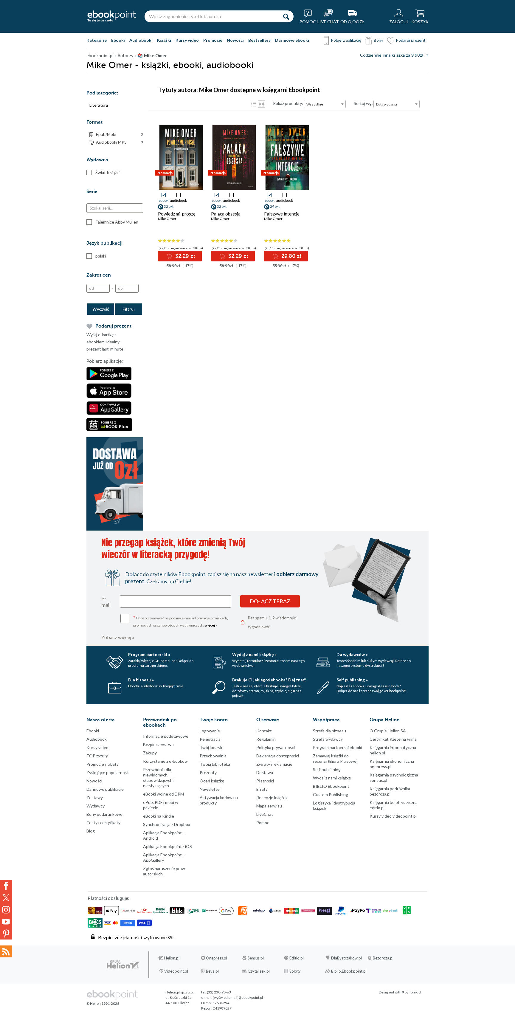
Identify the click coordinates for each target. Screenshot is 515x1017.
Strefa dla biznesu (329, 730)
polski (100, 255)
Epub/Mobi (119, 134)
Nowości (235, 40)
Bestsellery (259, 40)
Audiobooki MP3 (119, 142)
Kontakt (264, 730)
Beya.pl (212, 971)
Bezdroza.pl (383, 958)
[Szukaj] (286, 16)
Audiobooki (141, 40)
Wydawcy (95, 805)
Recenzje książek (272, 797)
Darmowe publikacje (105, 789)
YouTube (6, 922)
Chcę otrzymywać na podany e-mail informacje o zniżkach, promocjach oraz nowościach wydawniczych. (180, 621)
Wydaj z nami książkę (332, 777)
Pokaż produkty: (288, 103)
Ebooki (118, 40)
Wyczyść (100, 308)
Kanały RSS (6, 951)
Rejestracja (210, 739)
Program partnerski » (149, 654)
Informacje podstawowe (165, 736)
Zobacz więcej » (117, 637)
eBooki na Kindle (158, 815)
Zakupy (150, 752)
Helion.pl (171, 958)
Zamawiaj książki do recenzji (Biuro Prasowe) (335, 758)
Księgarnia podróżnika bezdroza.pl (390, 791)
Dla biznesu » (141, 679)
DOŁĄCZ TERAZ (270, 601)
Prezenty (208, 772)
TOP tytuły (97, 755)
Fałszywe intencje (282, 213)
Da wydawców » (352, 654)
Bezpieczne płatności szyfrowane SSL (136, 937)
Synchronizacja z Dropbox (166, 824)
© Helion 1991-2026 (102, 1003)
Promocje (212, 40)
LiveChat (264, 814)
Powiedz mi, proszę (177, 213)
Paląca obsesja (226, 213)
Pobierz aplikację (346, 40)
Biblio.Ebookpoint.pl (349, 971)
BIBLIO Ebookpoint (331, 786)
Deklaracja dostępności (277, 755)
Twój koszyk (211, 747)
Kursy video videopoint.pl (393, 815)
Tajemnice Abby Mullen (116, 221)
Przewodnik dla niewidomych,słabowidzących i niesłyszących (158, 777)
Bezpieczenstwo (158, 744)
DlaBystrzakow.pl (346, 958)
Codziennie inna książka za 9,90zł (391, 55)
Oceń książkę (212, 780)
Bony (378, 40)
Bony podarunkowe (104, 814)
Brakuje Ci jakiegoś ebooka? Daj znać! (269, 679)
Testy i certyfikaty (103, 822)
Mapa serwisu (269, 805)
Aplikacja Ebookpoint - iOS (167, 846)
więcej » (211, 625)
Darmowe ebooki (292, 40)
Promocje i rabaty (102, 764)
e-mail (106, 601)
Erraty (262, 789)
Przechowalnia (213, 755)
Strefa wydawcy (328, 739)
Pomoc (262, 822)
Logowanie (210, 730)
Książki (164, 40)
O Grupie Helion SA (388, 730)
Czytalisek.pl (259, 971)
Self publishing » (352, 679)
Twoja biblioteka (215, 764)
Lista (253, 104)
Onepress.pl (216, 958)
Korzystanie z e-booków (165, 761)
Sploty (295, 971)
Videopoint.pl (176, 971)
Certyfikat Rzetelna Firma (393, 739)
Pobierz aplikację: (104, 361)
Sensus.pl (256, 958)
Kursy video (187, 40)
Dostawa (264, 772)
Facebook (6, 886)
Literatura (98, 105)
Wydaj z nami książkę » (254, 654)
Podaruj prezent (411, 40)
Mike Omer (167, 218)
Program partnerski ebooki (337, 747)
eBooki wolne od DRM (163, 793)
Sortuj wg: (363, 103)
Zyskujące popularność (107, 772)
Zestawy (94, 797)
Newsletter (210, 789)
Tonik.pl (415, 992)
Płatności (265, 780)
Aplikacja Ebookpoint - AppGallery (163, 857)
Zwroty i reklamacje (274, 764)
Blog (90, 830)
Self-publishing (327, 769)
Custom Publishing (330, 794)
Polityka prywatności (275, 747)
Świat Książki (107, 172)
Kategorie (96, 40)
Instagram (6, 910)
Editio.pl (296, 958)
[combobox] (325, 104)
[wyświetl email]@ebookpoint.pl (238, 997)
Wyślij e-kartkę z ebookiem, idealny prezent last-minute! (105, 341)
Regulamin (266, 739)
